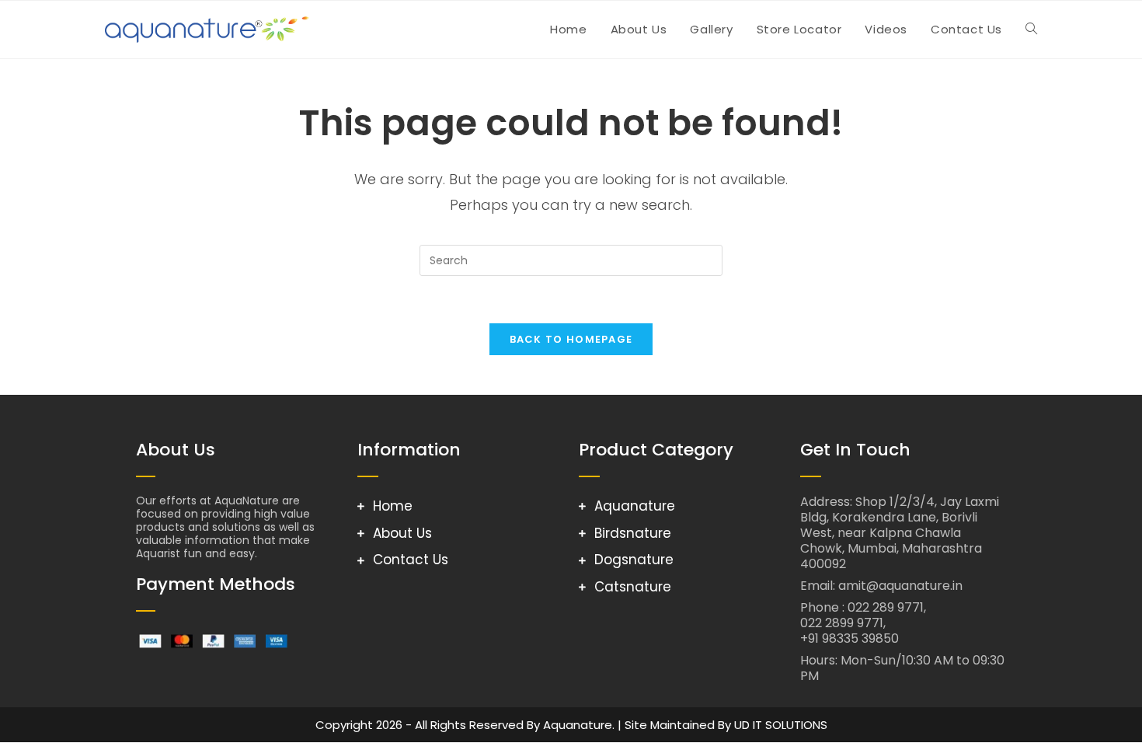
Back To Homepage (571, 339)
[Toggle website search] (1031, 29)
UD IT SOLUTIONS (780, 725)
